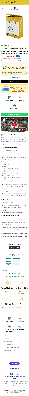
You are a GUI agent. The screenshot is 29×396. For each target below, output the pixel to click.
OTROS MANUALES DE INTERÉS (9, 350)
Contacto (5, 338)
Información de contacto (23, 383)
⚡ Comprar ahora (14, 81)
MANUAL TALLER (7, 381)
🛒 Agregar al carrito (14, 77)
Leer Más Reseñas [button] (14, 247)
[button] (2, 8)
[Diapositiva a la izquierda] (11, 43)
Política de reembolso (15, 381)
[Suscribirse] (21, 358)
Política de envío (14, 383)
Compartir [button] (5, 270)
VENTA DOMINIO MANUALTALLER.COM (11, 347)
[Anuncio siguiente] (26, 2)
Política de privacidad (24, 381)
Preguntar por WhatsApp (14, 114)
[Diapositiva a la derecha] (17, 43)
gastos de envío (10, 58)
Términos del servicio (6, 383)
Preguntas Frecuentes (7, 341)
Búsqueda (5, 335)
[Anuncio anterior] (2, 2)
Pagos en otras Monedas (8, 344)
